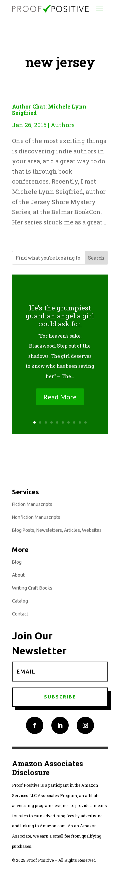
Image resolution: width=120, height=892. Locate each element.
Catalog (20, 601)
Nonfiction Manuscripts (36, 517)
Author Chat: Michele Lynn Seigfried (49, 109)
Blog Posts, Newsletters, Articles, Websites (57, 530)
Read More (60, 397)
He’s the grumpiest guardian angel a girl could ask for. (60, 315)
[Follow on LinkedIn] (60, 725)
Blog (17, 562)
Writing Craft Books (32, 588)
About (18, 575)
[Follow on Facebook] (34, 725)
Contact (20, 613)
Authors (63, 125)
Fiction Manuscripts (32, 504)
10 (85, 422)
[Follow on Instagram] (85, 725)
